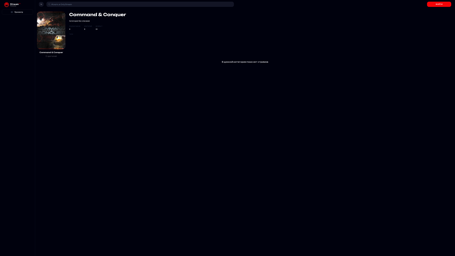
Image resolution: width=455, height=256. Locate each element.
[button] (41, 4)
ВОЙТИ (439, 4)
